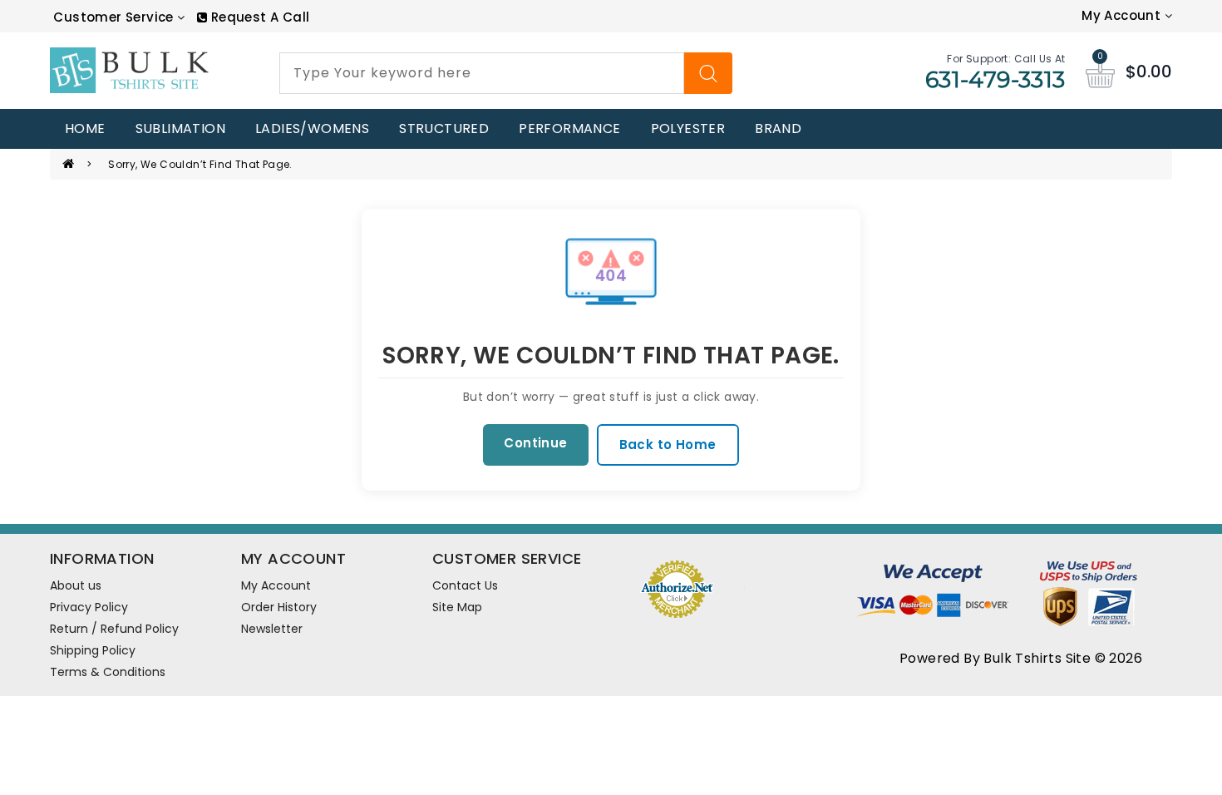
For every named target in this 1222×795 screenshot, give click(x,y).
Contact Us (465, 585)
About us (75, 585)
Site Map (457, 607)
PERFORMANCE (569, 128)
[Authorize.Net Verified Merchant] (676, 587)
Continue (535, 443)
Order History (279, 607)
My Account (276, 585)
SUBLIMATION (180, 128)
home (85, 128)
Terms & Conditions (107, 672)
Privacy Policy (89, 607)
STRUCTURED (444, 128)
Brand (778, 128)
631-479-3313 (995, 79)
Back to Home (668, 444)
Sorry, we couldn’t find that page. (200, 164)
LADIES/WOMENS (312, 128)
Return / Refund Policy (114, 628)
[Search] (708, 73)
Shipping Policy (93, 650)
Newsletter (272, 628)
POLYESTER (688, 128)
